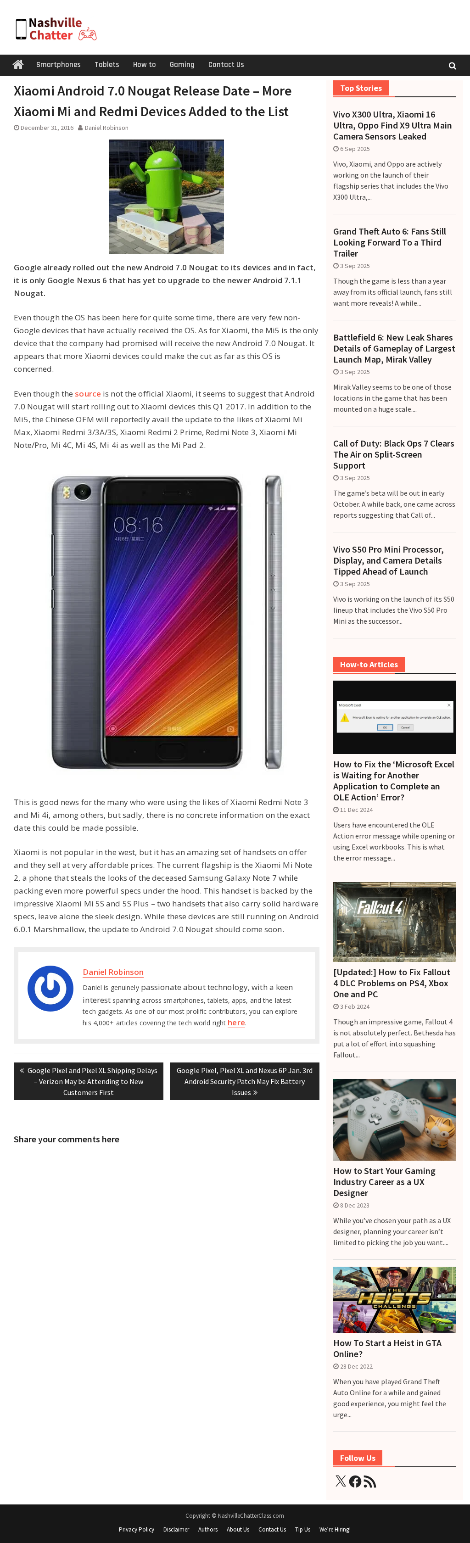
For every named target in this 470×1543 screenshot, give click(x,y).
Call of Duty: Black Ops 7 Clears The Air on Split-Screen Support (393, 454)
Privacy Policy (136, 1529)
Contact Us (226, 65)
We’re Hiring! (335, 1529)
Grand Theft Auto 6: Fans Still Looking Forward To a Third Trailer (389, 242)
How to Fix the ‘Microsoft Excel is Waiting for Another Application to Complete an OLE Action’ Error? (393, 781)
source (88, 393)
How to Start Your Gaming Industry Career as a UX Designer (384, 1181)
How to (144, 65)
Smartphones (58, 65)
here (236, 1022)
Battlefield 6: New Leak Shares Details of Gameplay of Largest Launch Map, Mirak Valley (394, 348)
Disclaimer (176, 1529)
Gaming (182, 65)
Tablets (107, 65)
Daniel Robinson (107, 127)
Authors (208, 1529)
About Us (238, 1529)
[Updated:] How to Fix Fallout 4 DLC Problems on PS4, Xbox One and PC (391, 983)
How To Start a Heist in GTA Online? (387, 1348)
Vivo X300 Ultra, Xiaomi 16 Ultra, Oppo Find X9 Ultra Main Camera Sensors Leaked (392, 125)
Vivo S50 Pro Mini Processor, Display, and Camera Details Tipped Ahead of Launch (388, 560)
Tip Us (302, 1529)
